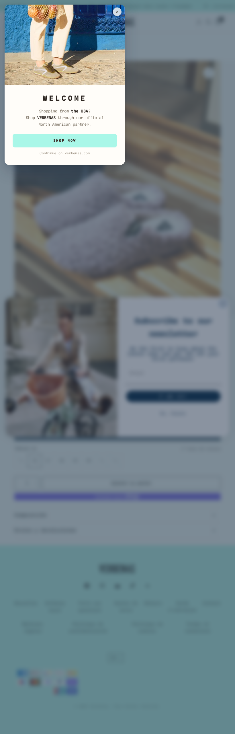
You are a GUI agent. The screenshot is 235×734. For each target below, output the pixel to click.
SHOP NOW (64, 141)
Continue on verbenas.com (65, 153)
